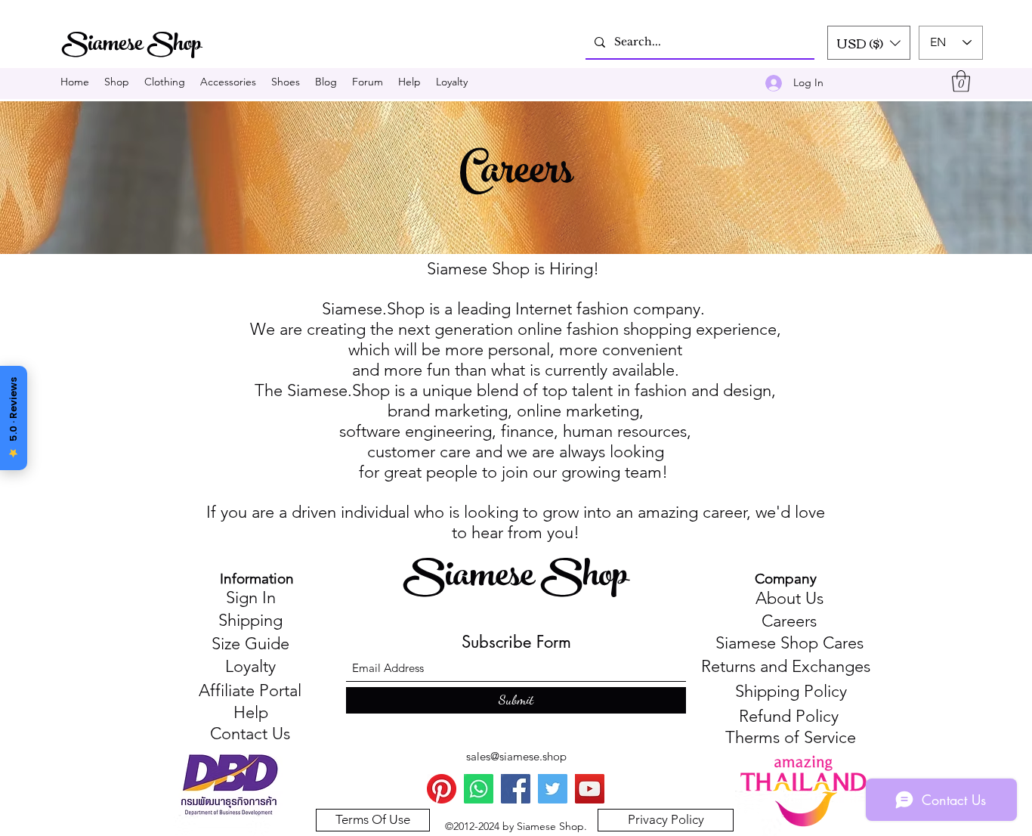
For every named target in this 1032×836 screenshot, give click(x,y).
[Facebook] (515, 788)
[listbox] (868, 43)
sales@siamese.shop (516, 756)
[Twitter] (552, 788)
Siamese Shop (519, 579)
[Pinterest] (441, 788)
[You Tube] (589, 788)
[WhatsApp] (478, 788)
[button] (868, 43)
